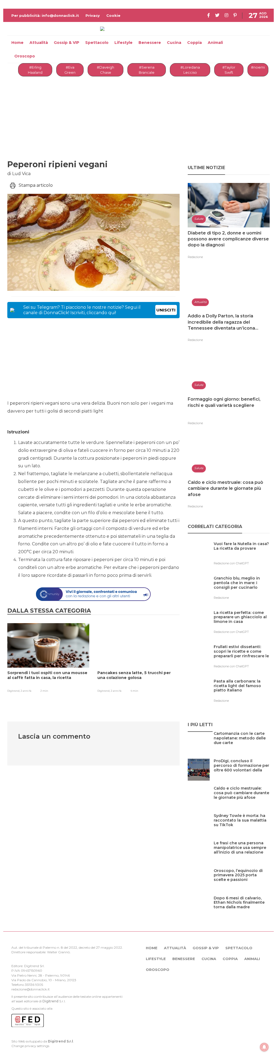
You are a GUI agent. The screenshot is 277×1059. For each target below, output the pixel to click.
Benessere (149, 42)
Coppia (194, 42)
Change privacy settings (30, 1046)
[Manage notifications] (264, 1047)
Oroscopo (24, 56)
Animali (215, 42)
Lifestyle (123, 42)
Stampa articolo (36, 185)
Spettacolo (96, 42)
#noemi (258, 67)
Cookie (113, 15)
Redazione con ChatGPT (231, 563)
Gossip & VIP (66, 42)
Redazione (195, 257)
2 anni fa (26, 690)
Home (17, 42)
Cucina (174, 42)
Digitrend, (14, 690)
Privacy (92, 15)
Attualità (38, 42)
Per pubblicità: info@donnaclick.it (45, 15)
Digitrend (50, 1001)
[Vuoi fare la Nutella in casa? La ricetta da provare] (242, 555)
